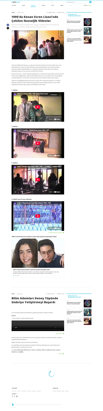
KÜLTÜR (14, 5)
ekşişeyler (18, 2)
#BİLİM (29, 391)
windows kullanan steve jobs (56, 232)
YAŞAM (43, 5)
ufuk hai (60, 353)
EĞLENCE (33, 5)
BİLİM (23, 5)
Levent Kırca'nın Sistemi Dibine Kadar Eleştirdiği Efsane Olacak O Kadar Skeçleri (74, 40)
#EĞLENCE (24, 391)
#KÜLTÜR (14, 391)
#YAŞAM (34, 391)
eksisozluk (87, 5)
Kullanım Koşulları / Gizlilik (59, 391)
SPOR (52, 5)
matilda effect (59, 333)
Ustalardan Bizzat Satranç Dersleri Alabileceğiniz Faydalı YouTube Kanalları (75, 31)
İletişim (67, 391)
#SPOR (19, 391)
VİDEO (13, 12)
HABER (61, 5)
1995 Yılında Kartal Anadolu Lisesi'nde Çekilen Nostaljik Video (31, 269)
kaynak (14, 315)
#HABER (39, 391)
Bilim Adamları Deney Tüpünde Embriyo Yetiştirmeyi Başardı (74, 22)
